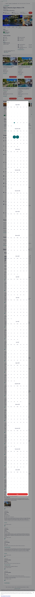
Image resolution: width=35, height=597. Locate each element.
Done (17, 494)
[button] (26, 109)
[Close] (34, 593)
